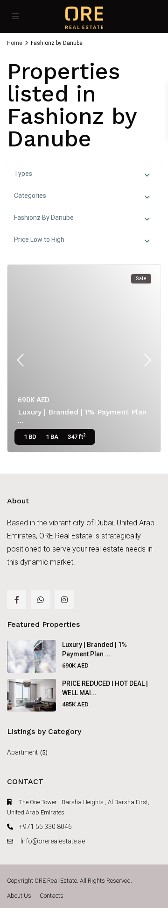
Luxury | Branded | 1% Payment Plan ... (82, 416)
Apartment (22, 752)
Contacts (51, 895)
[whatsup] (40, 599)
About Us (19, 895)
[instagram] (64, 599)
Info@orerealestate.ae (52, 841)
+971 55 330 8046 (45, 826)
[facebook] (16, 599)
